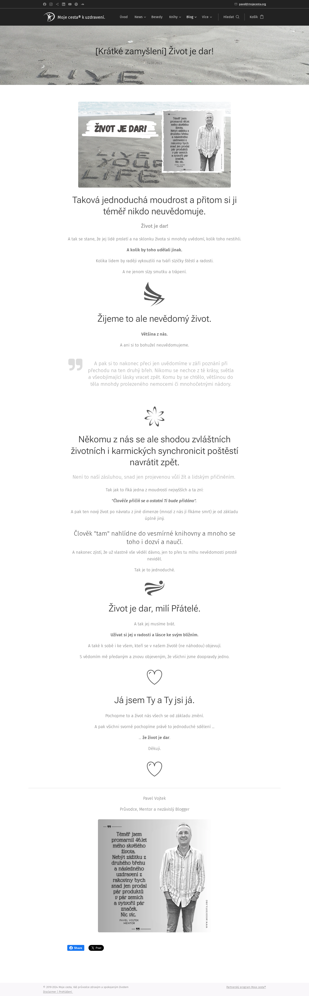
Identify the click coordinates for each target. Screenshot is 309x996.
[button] (231, 17)
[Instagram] (51, 4)
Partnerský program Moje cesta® (246, 987)
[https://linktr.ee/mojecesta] (57, 4)
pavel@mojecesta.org (252, 4)
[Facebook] (44, 4)
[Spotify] (76, 4)
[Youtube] (70, 4)
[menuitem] (125, 17)
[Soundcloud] (82, 4)
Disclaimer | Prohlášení (58, 991)
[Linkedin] (63, 4)
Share (78, 948)
